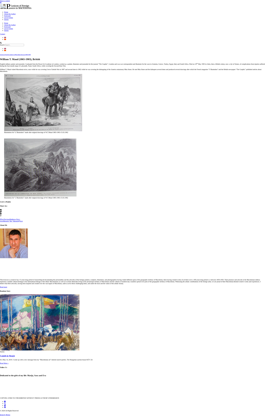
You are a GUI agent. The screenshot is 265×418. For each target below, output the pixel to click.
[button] (132, 43)
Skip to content (5, 1)
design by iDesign (5, 415)
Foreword (7, 16)
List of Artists (8, 18)
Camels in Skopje (7, 356)
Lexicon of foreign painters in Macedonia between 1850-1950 (15, 54)
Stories (6, 19)
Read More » (4, 363)
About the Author (10, 14)
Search (2, 45)
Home (6, 12)
